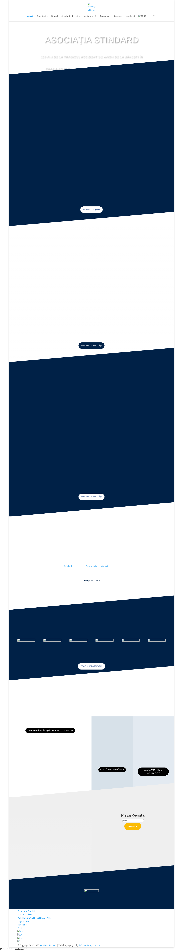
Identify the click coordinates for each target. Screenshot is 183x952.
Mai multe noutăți (91, 345)
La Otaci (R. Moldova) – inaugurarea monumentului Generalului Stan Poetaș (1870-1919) (90, 281)
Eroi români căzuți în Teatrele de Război (50, 730)
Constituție (42, 16)
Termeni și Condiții (26, 911)
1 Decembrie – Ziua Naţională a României (141, 110)
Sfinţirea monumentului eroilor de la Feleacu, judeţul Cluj (132, 419)
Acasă (30, 16)
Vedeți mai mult (91, 580)
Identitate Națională (99, 566)
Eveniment (105, 16)
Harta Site (22, 924)
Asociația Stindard (48, 945)
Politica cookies (24, 914)
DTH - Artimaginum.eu (89, 945)
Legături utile (23, 921)
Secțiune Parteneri (91, 666)
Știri (78, 16)
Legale (129, 16)
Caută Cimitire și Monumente (153, 771)
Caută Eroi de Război (112, 769)
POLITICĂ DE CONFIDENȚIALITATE (33, 917)
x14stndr (28, 133)
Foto (87, 566)
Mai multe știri (91, 209)
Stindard (65, 16)
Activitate (89, 16)
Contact (118, 16)
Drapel (54, 16)
